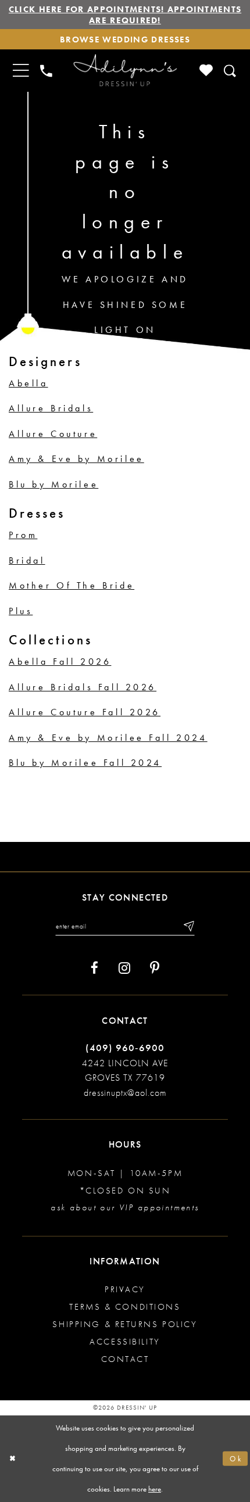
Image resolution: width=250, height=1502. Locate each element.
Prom (23, 535)
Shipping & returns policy (124, 1323)
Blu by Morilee (53, 484)
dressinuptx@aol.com (125, 1093)
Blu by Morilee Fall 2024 (85, 763)
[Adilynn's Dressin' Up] (125, 71)
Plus (21, 611)
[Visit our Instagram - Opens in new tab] (124, 968)
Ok (236, 1459)
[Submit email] (188, 926)
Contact (125, 1358)
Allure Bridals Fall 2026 (82, 687)
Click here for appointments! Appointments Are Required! (125, 14)
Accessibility (125, 1341)
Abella (28, 383)
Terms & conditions (124, 1306)
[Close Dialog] (12, 1458)
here (154, 1489)
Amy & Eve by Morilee (76, 459)
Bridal (27, 560)
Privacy (125, 1289)
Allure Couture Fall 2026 (84, 712)
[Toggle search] (230, 71)
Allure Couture (53, 434)
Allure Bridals (51, 408)
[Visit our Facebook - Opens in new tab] (94, 968)
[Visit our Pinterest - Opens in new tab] (154, 968)
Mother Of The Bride (71, 585)
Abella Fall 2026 (60, 661)
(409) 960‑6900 (124, 1047)
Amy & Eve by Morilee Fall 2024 (108, 738)
